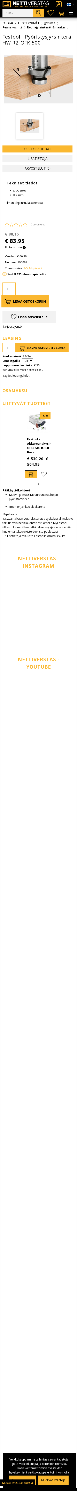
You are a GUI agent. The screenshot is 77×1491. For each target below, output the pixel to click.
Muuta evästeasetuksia (17, 1483)
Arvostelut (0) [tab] (38, 168)
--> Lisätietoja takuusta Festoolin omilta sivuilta (34, 536)
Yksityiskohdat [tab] (37, 149)
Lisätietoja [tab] (37, 158)
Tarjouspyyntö (12, 326)
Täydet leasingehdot (16, 375)
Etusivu (7, 23)
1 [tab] (39, 484)
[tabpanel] (39, 445)
